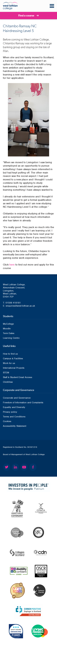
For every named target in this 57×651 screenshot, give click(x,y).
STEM (6, 372)
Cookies (7, 421)
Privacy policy (10, 411)
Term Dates (8, 333)
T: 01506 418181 (12, 302)
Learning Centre (11, 338)
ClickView (8, 382)
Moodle (7, 328)
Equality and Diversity (14, 407)
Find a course (26, 15)
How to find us (10, 353)
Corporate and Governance (17, 397)
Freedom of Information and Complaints (23, 402)
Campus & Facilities (13, 358)
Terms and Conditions (14, 416)
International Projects (13, 367)
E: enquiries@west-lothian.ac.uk (19, 305)
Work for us (9, 363)
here (12, 264)
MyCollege (8, 323)
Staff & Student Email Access (17, 377)
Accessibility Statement (14, 426)
